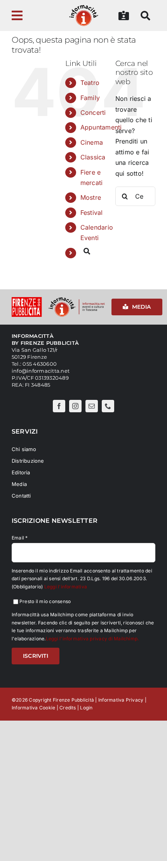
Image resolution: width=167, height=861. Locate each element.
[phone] (108, 406)
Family (90, 98)
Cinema (91, 142)
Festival (91, 212)
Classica (93, 157)
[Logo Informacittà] (83, 7)
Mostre (90, 197)
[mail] (91, 406)
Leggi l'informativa (65, 587)
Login (86, 708)
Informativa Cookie (33, 708)
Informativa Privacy (121, 700)
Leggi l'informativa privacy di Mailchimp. (92, 638)
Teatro (89, 82)
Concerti (93, 112)
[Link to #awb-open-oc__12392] (29, 15)
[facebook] (59, 406)
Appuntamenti (101, 127)
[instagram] (75, 406)
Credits (67, 708)
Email (20, 538)
